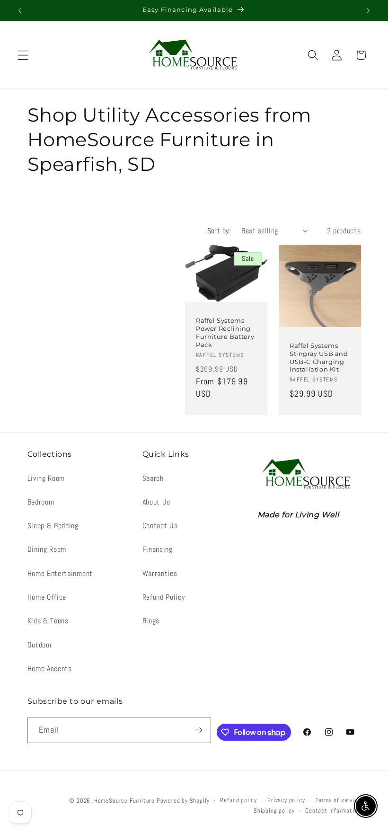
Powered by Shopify (183, 801)
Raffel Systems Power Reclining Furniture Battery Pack (225, 333)
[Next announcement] (368, 10)
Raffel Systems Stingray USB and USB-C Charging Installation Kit (319, 357)
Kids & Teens (48, 621)
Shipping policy (274, 811)
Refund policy (238, 800)
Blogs (150, 621)
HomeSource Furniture (124, 801)
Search (153, 478)
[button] (23, 55)
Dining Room (47, 549)
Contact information (333, 811)
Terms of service (338, 800)
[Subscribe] (199, 730)
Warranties (159, 573)
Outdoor (40, 645)
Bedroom (40, 502)
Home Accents (49, 668)
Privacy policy (286, 800)
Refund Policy (163, 597)
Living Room (46, 478)
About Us (156, 502)
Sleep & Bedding (53, 526)
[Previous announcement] (19, 10)
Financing (157, 549)
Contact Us (160, 526)
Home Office (47, 597)
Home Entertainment (60, 573)
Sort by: (219, 231)
